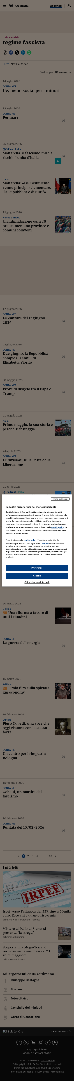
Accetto (37, 576)
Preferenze (37, 568)
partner (45, 543)
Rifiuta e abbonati (60, 499)
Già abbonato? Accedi (36, 582)
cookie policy (57, 527)
